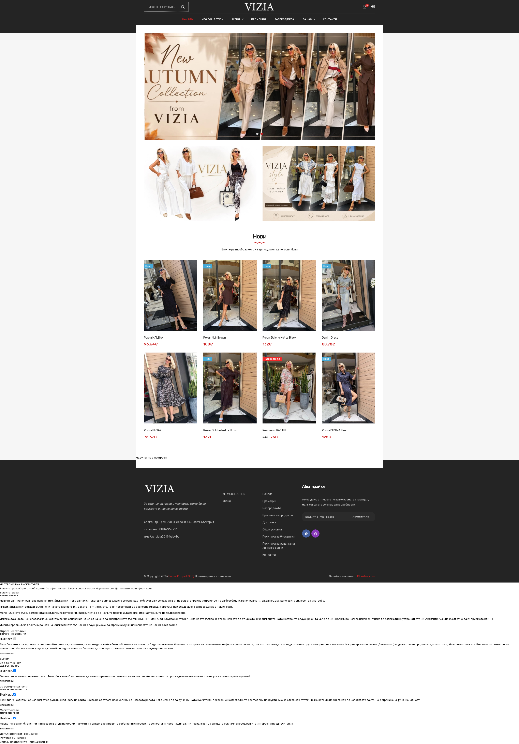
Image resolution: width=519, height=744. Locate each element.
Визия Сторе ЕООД (181, 576)
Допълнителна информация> (19, 733)
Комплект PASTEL (274, 430)
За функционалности (81, 588)
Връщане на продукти (278, 515)
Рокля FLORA (152, 430)
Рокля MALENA (153, 337)
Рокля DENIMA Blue (334, 430)
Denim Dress (330, 337)
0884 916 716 (168, 529)
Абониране (361, 516)
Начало (267, 494)
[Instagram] (315, 533)
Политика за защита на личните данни (279, 545)
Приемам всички (38, 741)
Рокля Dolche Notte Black (279, 337)
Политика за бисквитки (279, 536)
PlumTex (21, 737)
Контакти (269, 555)
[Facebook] (306, 533)
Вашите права (9, 588)
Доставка (269, 522)
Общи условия (272, 529)
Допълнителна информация (133, 588)
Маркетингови (105, 588)
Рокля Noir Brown (214, 337)
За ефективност (56, 588)
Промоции (269, 501)
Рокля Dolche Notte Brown (220, 430)
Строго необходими (32, 588)
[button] (369, 86)
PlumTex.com (366, 576)
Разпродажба (272, 508)
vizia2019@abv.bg (167, 536)
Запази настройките (13, 741)
